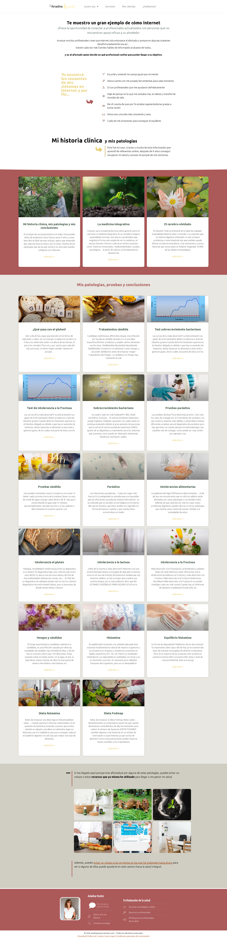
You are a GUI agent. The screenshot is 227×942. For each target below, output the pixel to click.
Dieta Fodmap (113, 713)
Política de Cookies (96, 936)
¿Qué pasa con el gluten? (49, 329)
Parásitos (113, 486)
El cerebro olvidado (177, 224)
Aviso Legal (110, 936)
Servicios (110, 6)
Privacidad (82, 936)
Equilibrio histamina (177, 637)
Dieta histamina (49, 713)
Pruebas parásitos (177, 408)
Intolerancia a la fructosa (178, 562)
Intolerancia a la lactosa (113, 562)
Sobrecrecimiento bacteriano (113, 408)
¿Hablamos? (149, 6)
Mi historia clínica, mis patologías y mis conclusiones (49, 225)
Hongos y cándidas (49, 637)
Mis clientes (129, 6)
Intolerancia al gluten (49, 562)
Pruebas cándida (49, 486)
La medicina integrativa (113, 224)
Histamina (113, 637)
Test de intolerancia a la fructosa (49, 408)
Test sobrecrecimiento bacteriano (178, 329)
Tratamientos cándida (113, 329)
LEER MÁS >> (49, 257)
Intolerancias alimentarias (177, 486)
